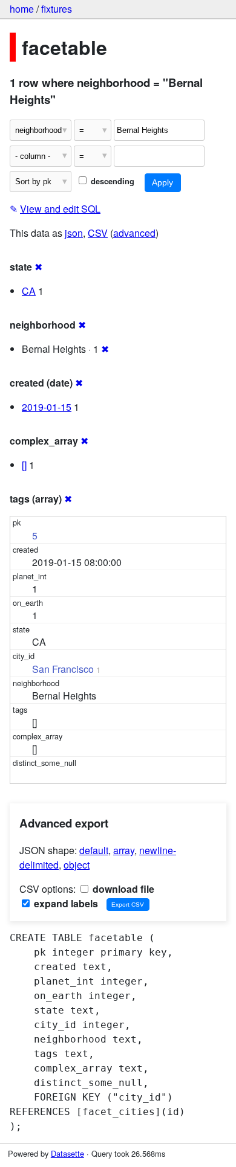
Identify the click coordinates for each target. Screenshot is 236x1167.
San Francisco (63, 669)
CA (29, 291)
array (123, 850)
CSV (98, 233)
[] (24, 465)
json (74, 233)
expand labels (64, 903)
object (77, 865)
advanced (134, 233)
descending (111, 181)
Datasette (67, 1153)
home (22, 9)
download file (122, 889)
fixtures (56, 9)
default (93, 850)
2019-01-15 (46, 407)
